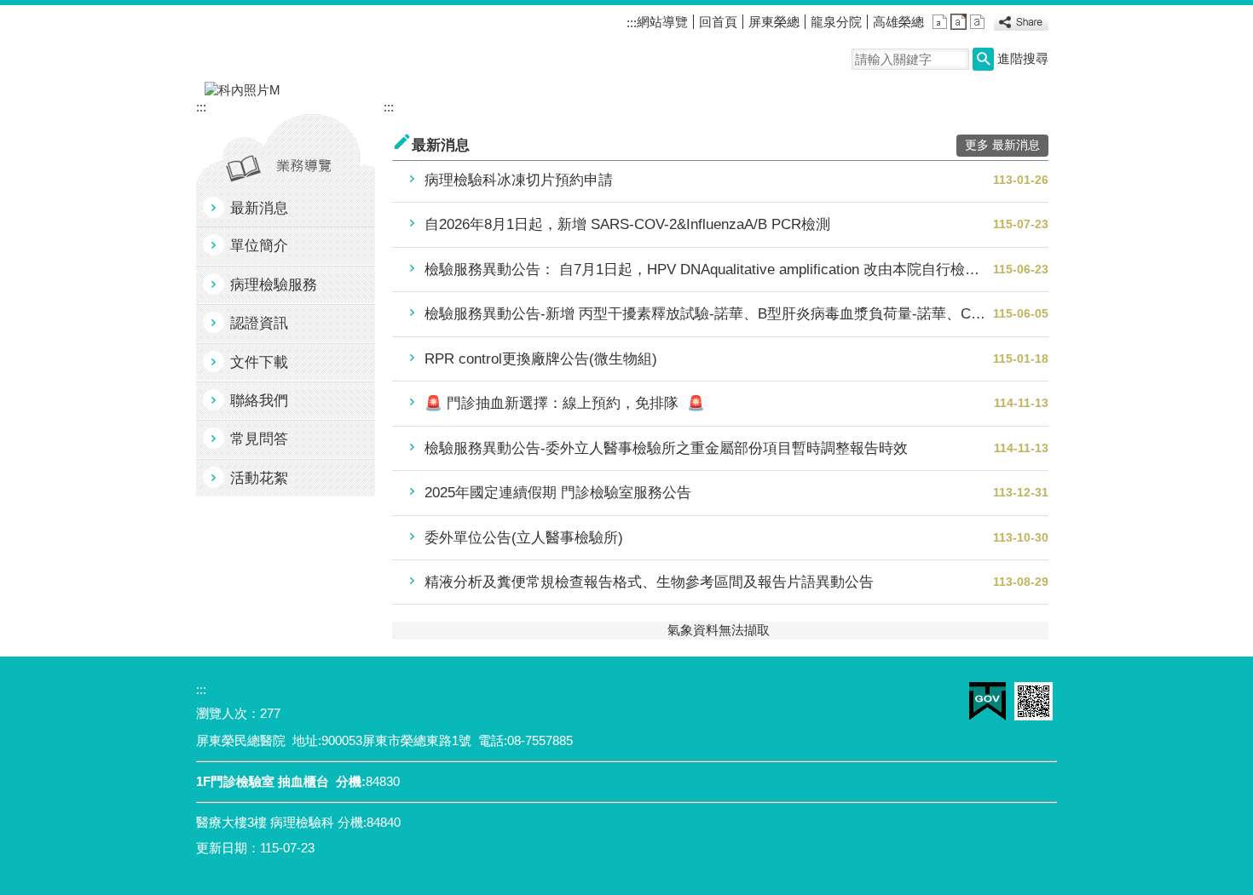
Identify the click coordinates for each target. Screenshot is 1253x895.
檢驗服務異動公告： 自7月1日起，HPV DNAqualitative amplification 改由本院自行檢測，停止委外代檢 (708, 269)
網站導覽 (662, 21)
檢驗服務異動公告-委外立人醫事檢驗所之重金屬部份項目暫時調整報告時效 (666, 448)
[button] (983, 59)
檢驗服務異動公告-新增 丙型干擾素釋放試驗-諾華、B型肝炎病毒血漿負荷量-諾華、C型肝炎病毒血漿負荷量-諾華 (708, 314)
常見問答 (259, 439)
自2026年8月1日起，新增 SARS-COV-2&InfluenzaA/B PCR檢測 (627, 224)
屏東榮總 (774, 21)
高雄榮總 (898, 21)
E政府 (987, 701)
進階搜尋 (1022, 58)
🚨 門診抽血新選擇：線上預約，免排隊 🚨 (564, 403)
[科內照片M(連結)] (626, 91)
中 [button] (958, 22)
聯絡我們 (259, 401)
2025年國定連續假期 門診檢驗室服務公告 (557, 493)
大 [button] (977, 21)
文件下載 (259, 362)
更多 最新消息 (1002, 145)
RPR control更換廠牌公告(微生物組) (540, 359)
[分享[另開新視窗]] (1021, 23)
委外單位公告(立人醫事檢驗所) (523, 538)
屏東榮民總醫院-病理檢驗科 (352, 43)
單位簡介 (259, 246)
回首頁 (718, 21)
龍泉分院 (836, 21)
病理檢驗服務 (273, 285)
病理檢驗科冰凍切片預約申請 (518, 180)
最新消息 (259, 208)
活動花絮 (259, 478)
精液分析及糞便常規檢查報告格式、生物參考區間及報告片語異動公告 (649, 582)
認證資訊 (259, 323)
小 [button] (940, 21)
